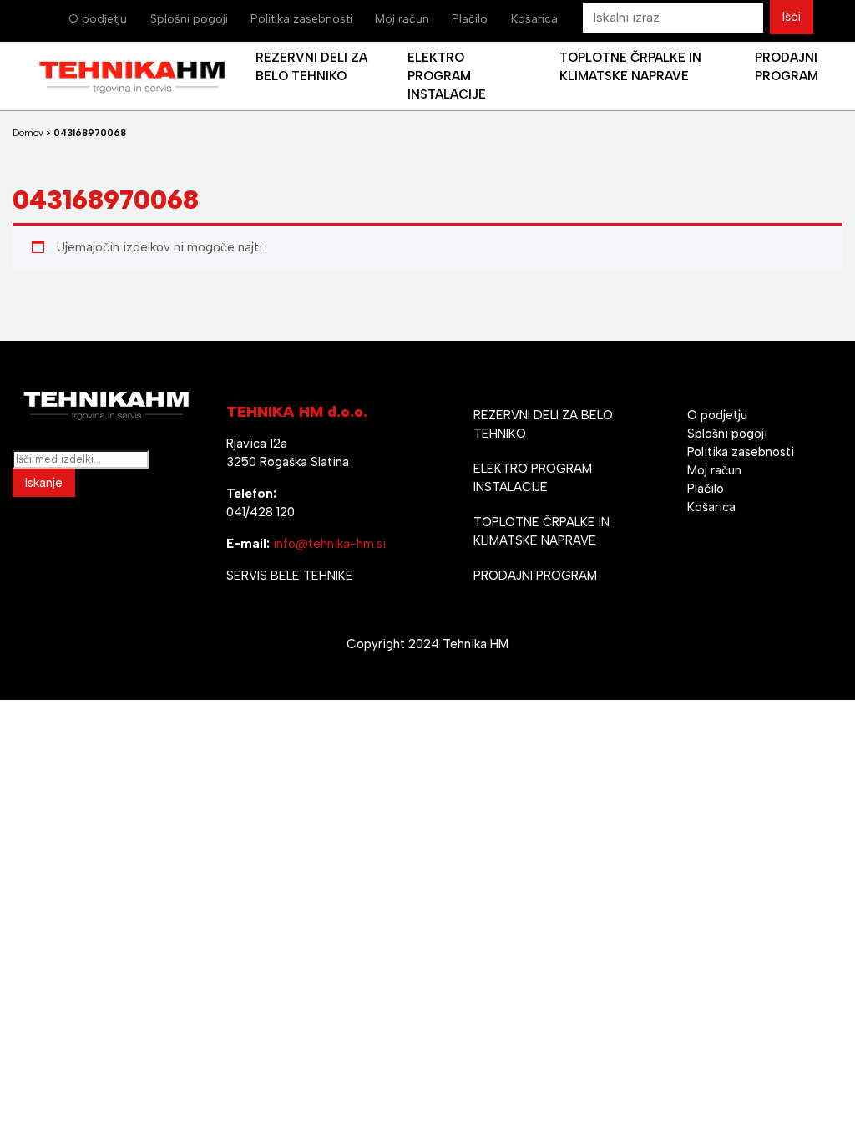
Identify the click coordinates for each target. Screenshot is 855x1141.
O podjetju (97, 19)
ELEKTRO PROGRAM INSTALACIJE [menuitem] (446, 76)
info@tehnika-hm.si (329, 543)
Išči (791, 16)
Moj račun (402, 19)
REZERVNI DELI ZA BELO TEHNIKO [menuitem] (311, 67)
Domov (28, 133)
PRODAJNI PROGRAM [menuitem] (786, 67)
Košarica (534, 19)
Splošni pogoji (189, 19)
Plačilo (470, 19)
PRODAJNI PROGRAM (535, 575)
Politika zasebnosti (301, 19)
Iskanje (44, 482)
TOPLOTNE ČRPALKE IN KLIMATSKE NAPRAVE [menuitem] (630, 67)
